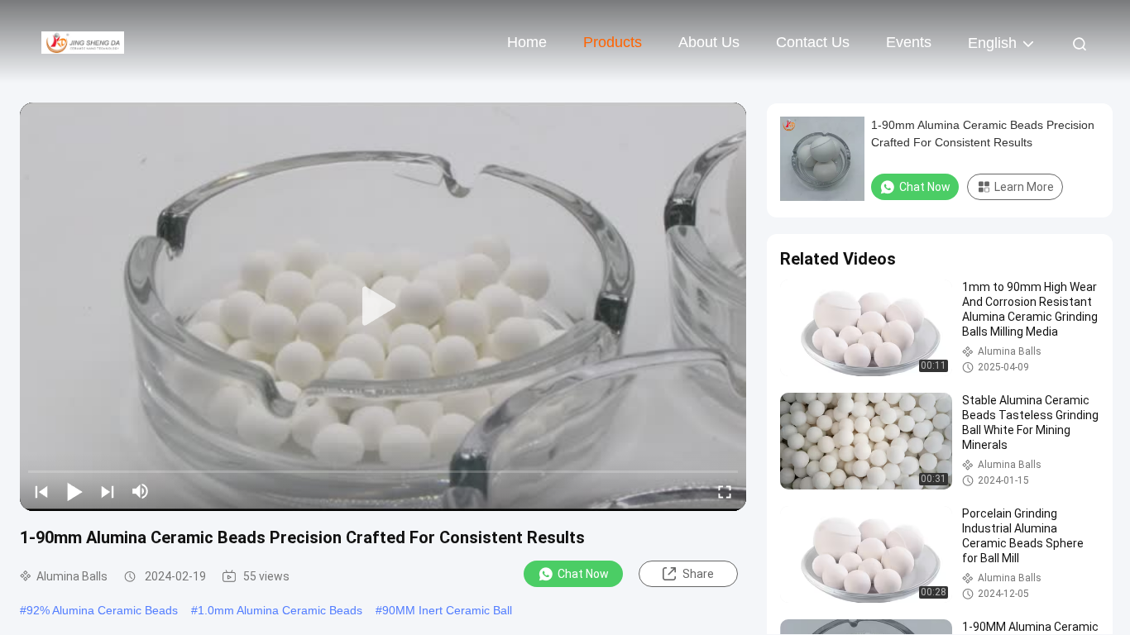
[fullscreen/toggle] (724, 491)
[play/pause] (74, 491)
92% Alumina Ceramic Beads (102, 610)
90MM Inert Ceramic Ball (447, 610)
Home (527, 42)
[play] (383, 306)
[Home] (82, 41)
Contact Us (813, 42)
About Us (709, 42)
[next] (107, 491)
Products (612, 42)
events (908, 42)
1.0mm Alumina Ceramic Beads (280, 610)
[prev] (41, 491)
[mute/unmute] (140, 491)
